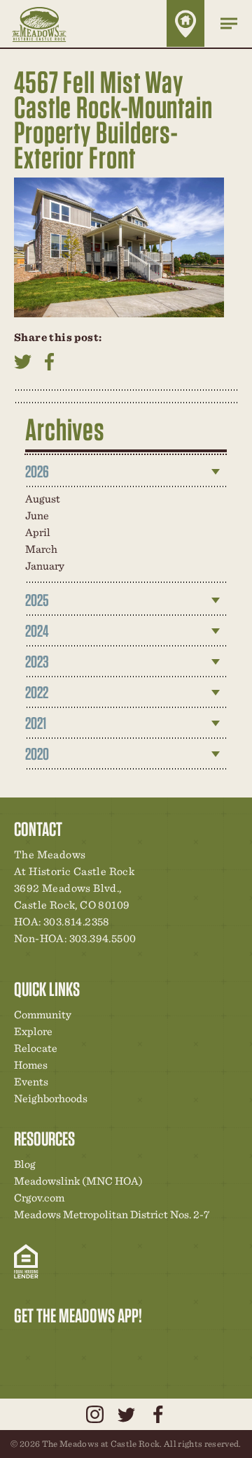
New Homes (97, 1345)
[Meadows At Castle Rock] (49, 24)
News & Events (121, 1345)
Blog (25, 1164)
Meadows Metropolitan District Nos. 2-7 (111, 1214)
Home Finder (185, 23)
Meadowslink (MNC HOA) (78, 1181)
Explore (33, 1031)
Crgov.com (39, 1197)
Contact (145, 1345)
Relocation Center (50, 1345)
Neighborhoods (51, 1098)
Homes (31, 1064)
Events (31, 1081)
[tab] (126, 471)
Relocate (35, 1048)
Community (42, 1014)
